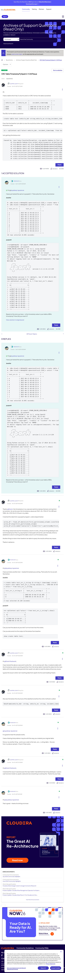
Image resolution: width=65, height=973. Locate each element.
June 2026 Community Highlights (12, 881)
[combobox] (40, 39)
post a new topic (17, 54)
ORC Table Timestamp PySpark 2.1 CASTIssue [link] (51, 60)
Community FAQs (41, 948)
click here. (3, 969)
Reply (59, 165)
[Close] (61, 951)
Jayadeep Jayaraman (17, 190)
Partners (41, 9)
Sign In (5, 16)
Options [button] (5, 64)
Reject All (43, 968)
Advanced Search (8, 43)
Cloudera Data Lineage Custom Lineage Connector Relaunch (19, 886)
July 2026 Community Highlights (11, 876)
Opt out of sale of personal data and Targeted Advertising (16, 968)
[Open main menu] (63, 16)
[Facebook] (1, 955)
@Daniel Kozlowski (10, 661)
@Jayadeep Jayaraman (11, 568)
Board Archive (9, 60)
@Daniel (10, 509)
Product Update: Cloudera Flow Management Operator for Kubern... (21, 890)
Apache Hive (9, 78)
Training (34, 9)
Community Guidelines (25, 948)
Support (48, 9)
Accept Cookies (55, 968)
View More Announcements (32, 899)
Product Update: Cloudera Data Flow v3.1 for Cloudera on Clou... (20, 895)
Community (26, 9)
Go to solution (57, 70)
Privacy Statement (50, 963)
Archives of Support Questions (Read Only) (26, 60)
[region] (34, 961)
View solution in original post (15, 320)
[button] (62, 89)
